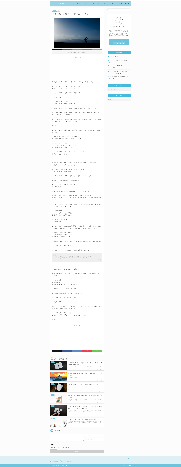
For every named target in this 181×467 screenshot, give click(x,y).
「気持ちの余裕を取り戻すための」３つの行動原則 (119, 77)
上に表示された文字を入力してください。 (61, 447)
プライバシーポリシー (110, 3)
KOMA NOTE (58, 3)
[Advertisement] (77, 69)
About (78, 3)
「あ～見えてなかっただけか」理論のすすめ (119, 61)
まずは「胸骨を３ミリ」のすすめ (117, 56)
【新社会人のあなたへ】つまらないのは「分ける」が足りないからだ (119, 72)
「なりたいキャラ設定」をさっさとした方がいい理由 (119, 66)
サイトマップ (96, 3)
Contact (86, 3)
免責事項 (63, 465)
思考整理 (54, 11)
